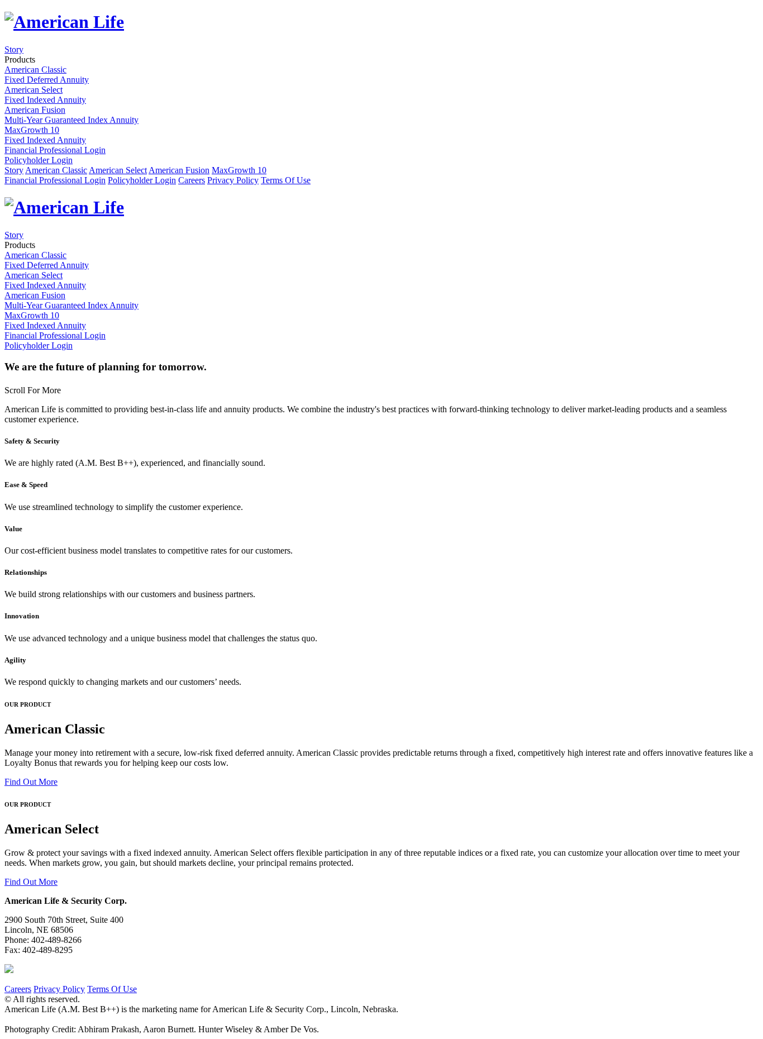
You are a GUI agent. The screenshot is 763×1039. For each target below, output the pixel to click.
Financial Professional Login (55, 150)
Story (13, 49)
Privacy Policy (233, 180)
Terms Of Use (286, 180)
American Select (118, 170)
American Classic (56, 170)
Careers (191, 180)
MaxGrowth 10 (239, 170)
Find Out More (31, 782)
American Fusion (179, 170)
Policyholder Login (38, 160)
